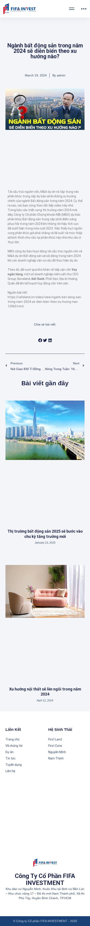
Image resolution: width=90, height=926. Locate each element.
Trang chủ (12, 739)
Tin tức (10, 758)
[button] (40, 340)
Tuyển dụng (13, 764)
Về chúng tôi (13, 745)
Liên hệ (10, 771)
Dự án (9, 752)
